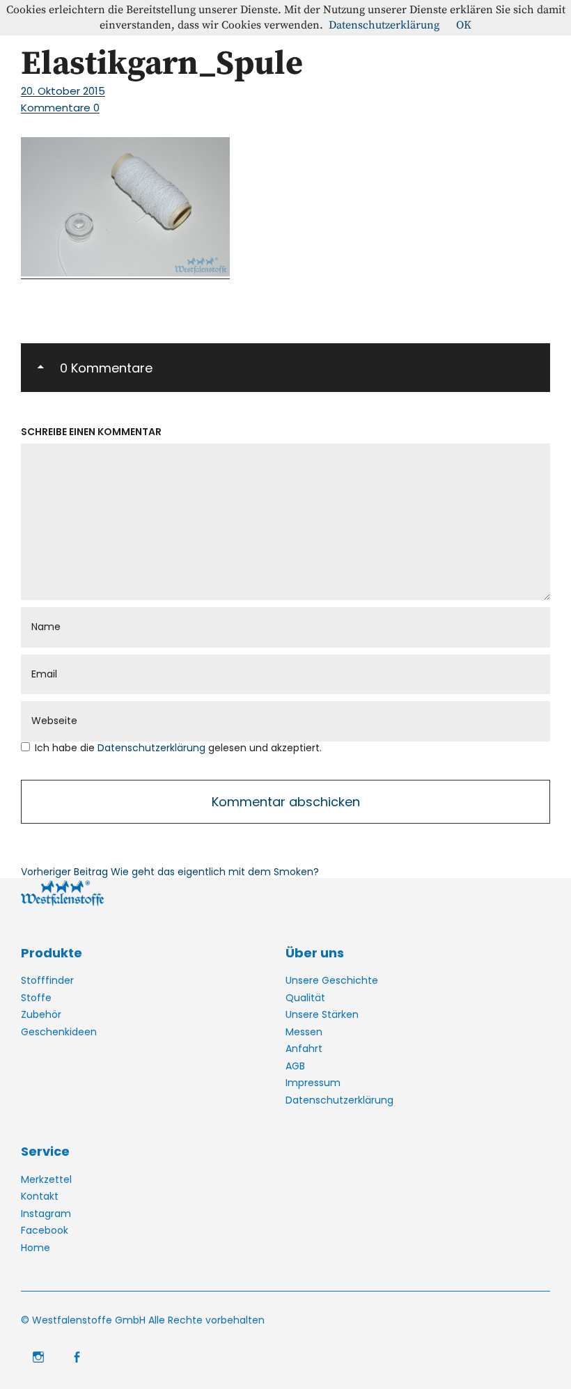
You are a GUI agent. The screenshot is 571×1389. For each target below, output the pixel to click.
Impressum (313, 1083)
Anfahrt (304, 1049)
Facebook (44, 1230)
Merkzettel (46, 1179)
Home (35, 1248)
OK (463, 25)
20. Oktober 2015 (63, 91)
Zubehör (41, 1014)
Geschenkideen (59, 1032)
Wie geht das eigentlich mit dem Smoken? (170, 871)
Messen (304, 1032)
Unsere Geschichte (332, 980)
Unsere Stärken (322, 1014)
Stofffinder (47, 980)
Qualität (305, 998)
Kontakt (39, 1196)
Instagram (46, 1214)
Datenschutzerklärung (152, 748)
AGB (295, 1066)
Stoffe (36, 998)
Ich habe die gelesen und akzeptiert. (178, 748)
